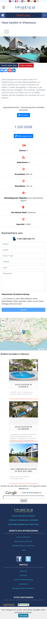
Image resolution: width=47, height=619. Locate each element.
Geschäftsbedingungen (23, 580)
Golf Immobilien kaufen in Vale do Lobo (23, 470)
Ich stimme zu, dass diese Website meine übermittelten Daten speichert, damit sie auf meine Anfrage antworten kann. (23, 301)
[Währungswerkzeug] (23, 605)
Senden (23, 310)
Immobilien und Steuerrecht (23, 588)
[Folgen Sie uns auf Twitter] (28, 559)
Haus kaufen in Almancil (23, 386)
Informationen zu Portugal (23, 546)
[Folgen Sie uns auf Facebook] (19, 559)
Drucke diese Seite (9, 65)
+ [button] (3, 320)
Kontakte (23, 575)
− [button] (3, 324)
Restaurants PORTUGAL (23, 541)
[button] (3, 49)
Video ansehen (26, 65)
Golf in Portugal (23, 537)
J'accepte (23, 615)
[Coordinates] (23, 332)
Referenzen (23, 584)
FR (19, 1)
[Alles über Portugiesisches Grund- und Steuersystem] (9, 605)
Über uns (23, 571)
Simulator (24, 115)
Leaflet (41, 349)
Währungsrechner (24, 136)
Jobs (23, 550)
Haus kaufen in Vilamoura (23, 428)
